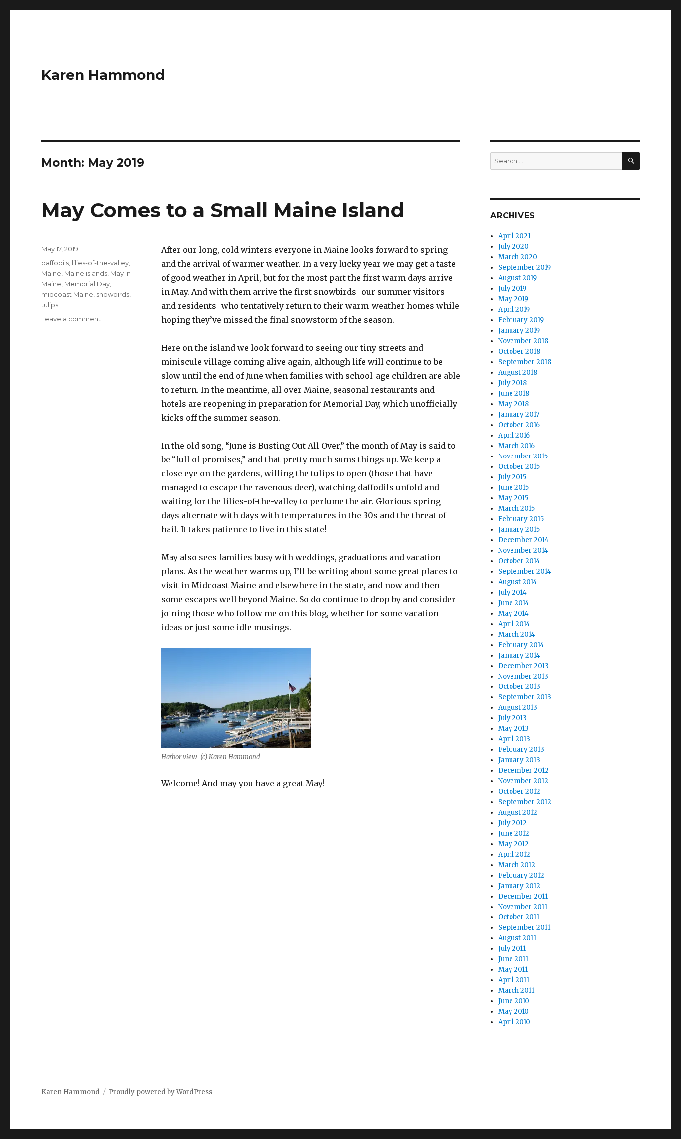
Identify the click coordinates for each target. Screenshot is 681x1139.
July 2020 (513, 246)
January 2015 (519, 529)
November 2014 (523, 550)
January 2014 (519, 655)
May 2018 (513, 404)
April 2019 (514, 309)
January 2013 (519, 760)
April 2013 (514, 739)
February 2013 (521, 749)
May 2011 (513, 969)
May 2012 (513, 844)
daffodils (55, 263)
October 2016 (519, 425)
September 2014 (524, 571)
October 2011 (518, 917)
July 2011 (512, 948)
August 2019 (517, 278)
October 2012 (519, 791)
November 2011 (522, 907)
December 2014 (523, 540)
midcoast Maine (67, 294)
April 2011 (513, 980)
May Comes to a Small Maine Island (222, 210)
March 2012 (516, 865)
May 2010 (513, 1011)
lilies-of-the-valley (100, 263)
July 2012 (512, 823)
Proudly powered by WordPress (160, 1092)
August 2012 (517, 812)
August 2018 (517, 372)
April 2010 (514, 1022)
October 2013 (519, 687)
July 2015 (512, 477)
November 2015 (523, 456)
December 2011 (523, 896)
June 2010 (513, 1001)
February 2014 (521, 645)
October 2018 (519, 351)
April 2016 (514, 435)
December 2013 (523, 666)
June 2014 (513, 603)
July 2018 (512, 383)
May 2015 (513, 498)
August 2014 (517, 582)
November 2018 (523, 341)
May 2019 (513, 299)
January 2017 (518, 414)
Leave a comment (71, 319)
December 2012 (523, 770)
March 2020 (517, 257)
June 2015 (513, 487)
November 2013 (523, 676)
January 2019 (519, 330)
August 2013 (517, 707)
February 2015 (521, 519)
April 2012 (514, 854)
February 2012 (521, 875)
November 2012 (523, 781)
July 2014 (512, 592)
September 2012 (524, 802)
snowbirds (112, 294)
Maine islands (85, 273)
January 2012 (519, 886)
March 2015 (516, 508)
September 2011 (524, 927)
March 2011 (516, 990)
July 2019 (512, 288)
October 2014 (519, 561)
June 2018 (513, 393)
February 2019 (521, 320)
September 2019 (524, 267)
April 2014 (514, 624)
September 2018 (524, 362)
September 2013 (524, 697)
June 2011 (513, 959)
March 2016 (516, 446)
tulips (49, 305)
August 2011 (517, 938)
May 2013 (513, 728)
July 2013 (512, 718)
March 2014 (516, 634)
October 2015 (519, 466)
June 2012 (513, 833)
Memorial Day (87, 284)
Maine (51, 273)
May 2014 (513, 613)
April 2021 (514, 236)
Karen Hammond (103, 74)
